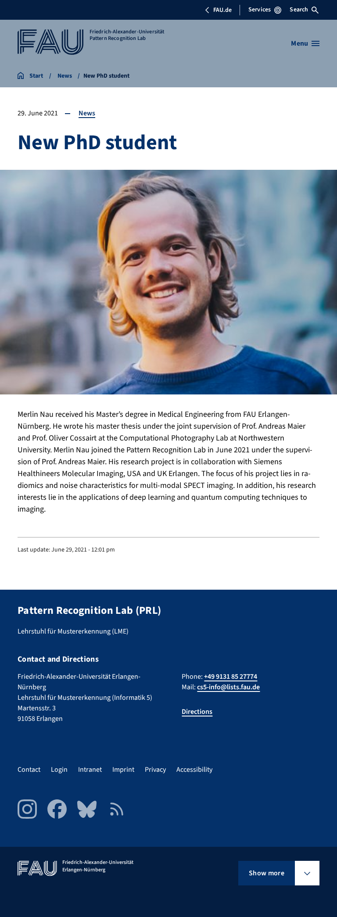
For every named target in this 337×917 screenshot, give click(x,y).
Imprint (123, 769)
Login (59, 769)
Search (299, 9)
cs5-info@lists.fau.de (228, 687)
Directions (197, 711)
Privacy (155, 769)
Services (259, 9)
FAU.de (222, 10)
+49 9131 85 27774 (230, 676)
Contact (29, 769)
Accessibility (194, 769)
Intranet (90, 769)
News (87, 113)
